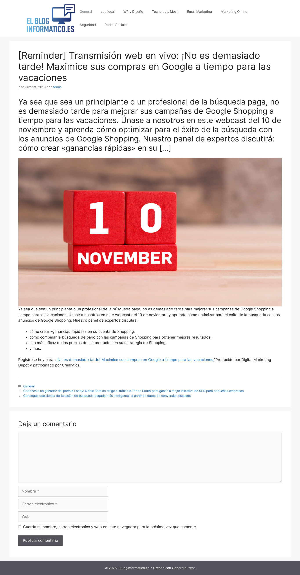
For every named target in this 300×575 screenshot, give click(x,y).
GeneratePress (183, 568)
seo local (108, 11)
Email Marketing (199, 11)
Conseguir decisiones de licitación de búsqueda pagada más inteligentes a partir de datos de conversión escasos (107, 395)
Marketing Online (234, 11)
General (86, 11)
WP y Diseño (133, 11)
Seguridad (88, 25)
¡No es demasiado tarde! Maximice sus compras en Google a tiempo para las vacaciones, (135, 359)
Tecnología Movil (165, 11)
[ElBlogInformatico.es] (51, 18)
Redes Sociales (116, 25)
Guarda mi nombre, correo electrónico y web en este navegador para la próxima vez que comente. (110, 527)
